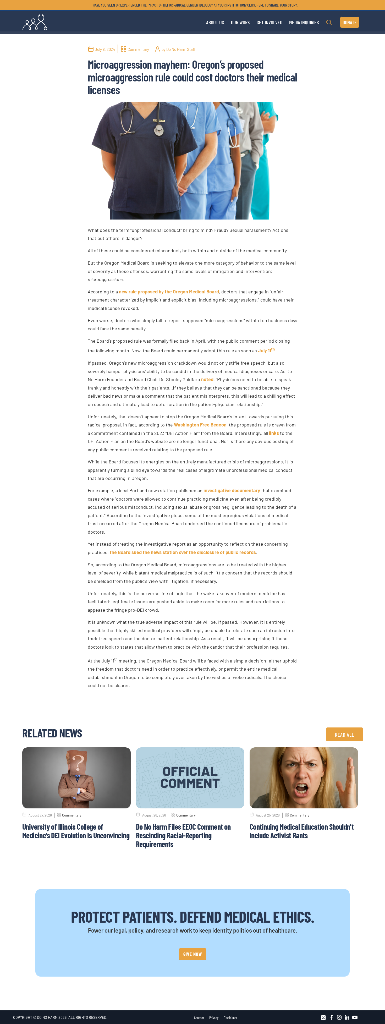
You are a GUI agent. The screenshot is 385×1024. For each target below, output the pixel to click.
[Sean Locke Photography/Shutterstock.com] (192, 161)
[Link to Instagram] (339, 1017)
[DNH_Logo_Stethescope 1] (34, 22)
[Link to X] (323, 1017)
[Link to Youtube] (355, 1017)
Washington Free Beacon (200, 425)
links (274, 433)
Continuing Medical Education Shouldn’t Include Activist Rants (302, 831)
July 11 (266, 350)
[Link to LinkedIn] (347, 1017)
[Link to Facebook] (331, 1017)
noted (207, 379)
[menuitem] (194, 5)
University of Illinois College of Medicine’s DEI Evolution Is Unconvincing (75, 831)
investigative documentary (232, 490)
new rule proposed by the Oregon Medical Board (169, 291)
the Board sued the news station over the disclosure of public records (183, 552)
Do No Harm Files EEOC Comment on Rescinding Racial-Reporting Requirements (183, 835)
